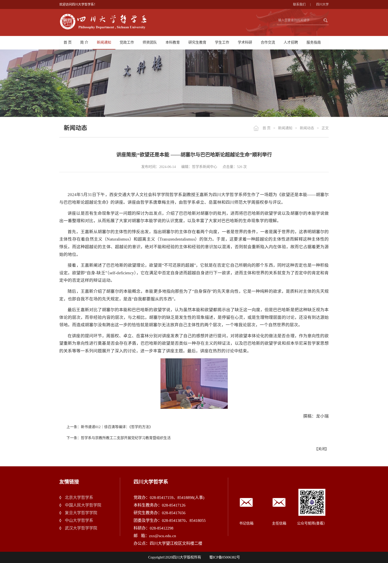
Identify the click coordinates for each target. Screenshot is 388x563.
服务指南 (313, 42)
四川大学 (322, 4)
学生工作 (222, 42)
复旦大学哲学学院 (81, 513)
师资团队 (150, 42)
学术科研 (245, 42)
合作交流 (268, 42)
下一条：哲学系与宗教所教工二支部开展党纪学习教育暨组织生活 (118, 438)
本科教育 (172, 42)
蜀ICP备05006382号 (224, 557)
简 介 (84, 42)
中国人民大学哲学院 (83, 505)
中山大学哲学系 (79, 520)
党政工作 (127, 42)
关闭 (321, 449)
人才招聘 (291, 42)
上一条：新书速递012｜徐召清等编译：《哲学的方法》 (109, 427)
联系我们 (302, 4)
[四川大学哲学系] (108, 21)
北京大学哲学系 (79, 497)
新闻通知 (104, 42)
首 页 (68, 42)
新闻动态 (307, 128)
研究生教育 (197, 42)
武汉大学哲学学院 (81, 528)
